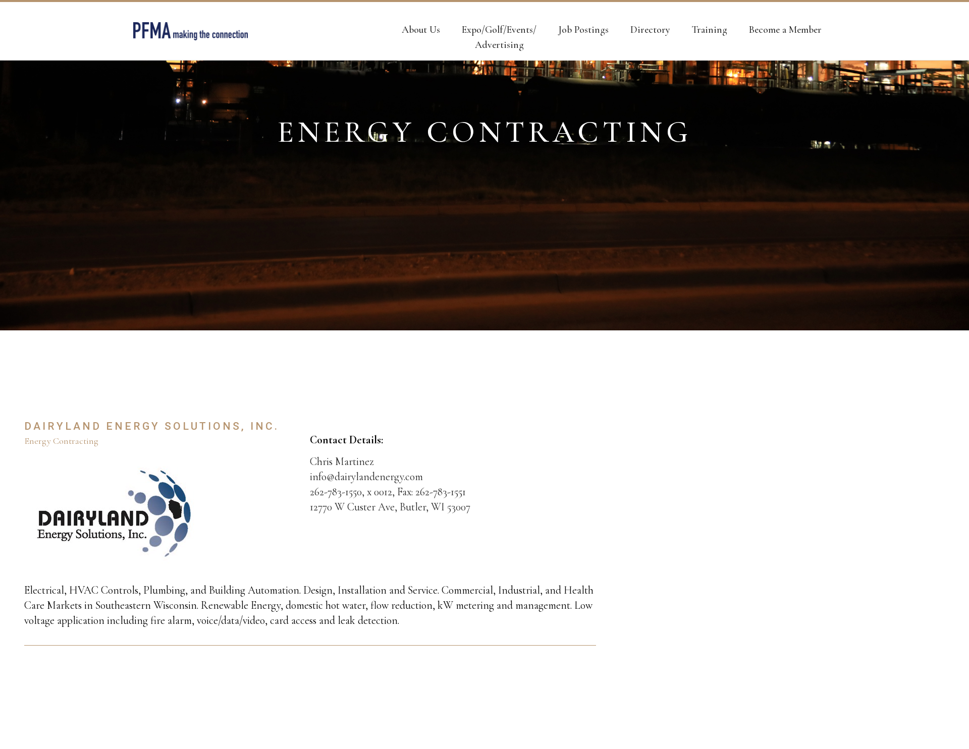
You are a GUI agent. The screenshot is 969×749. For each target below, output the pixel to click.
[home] (190, 31)
